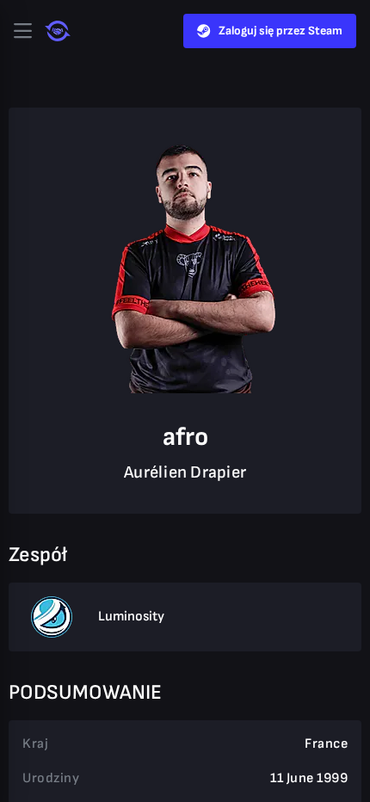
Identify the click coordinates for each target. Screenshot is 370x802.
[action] (22, 31)
